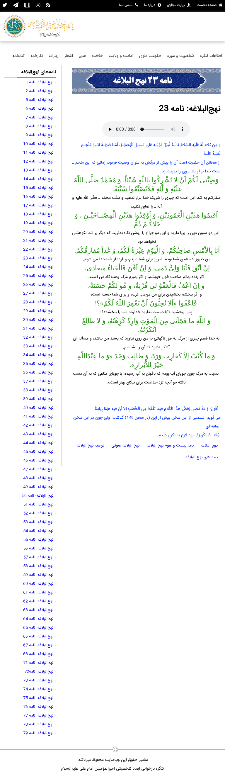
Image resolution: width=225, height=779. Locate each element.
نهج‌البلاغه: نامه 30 (38, 319)
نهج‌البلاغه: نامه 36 (38, 372)
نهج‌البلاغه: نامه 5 (39, 99)
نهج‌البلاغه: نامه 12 (38, 161)
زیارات (54, 56)
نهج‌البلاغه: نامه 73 (38, 680)
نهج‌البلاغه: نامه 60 (38, 583)
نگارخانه (36, 56)
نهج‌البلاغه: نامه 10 (38, 143)
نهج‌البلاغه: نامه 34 (38, 355)
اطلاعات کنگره (211, 56)
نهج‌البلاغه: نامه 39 (38, 399)
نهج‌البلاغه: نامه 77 (38, 715)
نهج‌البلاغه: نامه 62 (38, 601)
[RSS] (48, 5)
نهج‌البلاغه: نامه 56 (38, 548)
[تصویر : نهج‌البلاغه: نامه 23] (146, 92)
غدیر (82, 56)
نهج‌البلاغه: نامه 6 (39, 108)
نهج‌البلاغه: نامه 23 (38, 258)
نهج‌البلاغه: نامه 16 (38, 196)
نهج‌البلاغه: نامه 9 (39, 135)
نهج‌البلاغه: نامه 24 (38, 267)
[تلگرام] (15, 5)
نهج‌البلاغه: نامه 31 (38, 328)
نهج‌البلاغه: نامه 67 (38, 645)
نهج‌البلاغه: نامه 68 (38, 654)
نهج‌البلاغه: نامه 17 (38, 205)
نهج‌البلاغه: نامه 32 (38, 337)
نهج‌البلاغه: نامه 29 (38, 311)
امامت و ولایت (121, 56)
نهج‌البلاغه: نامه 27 (38, 293)
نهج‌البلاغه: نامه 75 (38, 698)
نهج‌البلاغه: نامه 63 (38, 610)
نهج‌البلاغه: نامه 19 (38, 223)
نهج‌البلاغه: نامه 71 (38, 662)
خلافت (97, 56)
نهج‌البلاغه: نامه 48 (38, 478)
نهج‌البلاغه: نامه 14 (38, 179)
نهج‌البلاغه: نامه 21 (38, 240)
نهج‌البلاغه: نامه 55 (38, 539)
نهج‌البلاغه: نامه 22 (38, 249)
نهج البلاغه (209, 445)
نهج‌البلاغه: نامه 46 (38, 460)
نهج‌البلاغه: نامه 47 (38, 469)
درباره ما (149, 5)
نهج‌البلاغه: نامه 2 (39, 91)
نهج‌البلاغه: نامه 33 (38, 346)
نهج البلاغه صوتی (125, 445)
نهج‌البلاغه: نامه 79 (38, 733)
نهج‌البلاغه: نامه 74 (38, 689)
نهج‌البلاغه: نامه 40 (38, 407)
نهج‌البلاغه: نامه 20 (38, 231)
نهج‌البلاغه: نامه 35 (38, 363)
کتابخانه (18, 56)
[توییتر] (4, 5)
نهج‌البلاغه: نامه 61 (38, 592)
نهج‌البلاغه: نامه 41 (38, 416)
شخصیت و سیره (180, 56)
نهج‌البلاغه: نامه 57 (38, 557)
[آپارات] (27, 5)
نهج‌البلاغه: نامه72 (38, 671)
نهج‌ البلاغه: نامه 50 (37, 495)
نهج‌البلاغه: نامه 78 (38, 724)
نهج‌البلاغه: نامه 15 (38, 187)
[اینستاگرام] (38, 5)
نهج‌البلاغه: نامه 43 (38, 434)
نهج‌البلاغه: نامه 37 (38, 381)
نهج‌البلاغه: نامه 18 (38, 214)
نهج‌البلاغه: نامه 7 (39, 117)
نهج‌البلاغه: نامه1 (40, 82)
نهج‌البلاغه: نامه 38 (38, 390)
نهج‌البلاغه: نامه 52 (38, 513)
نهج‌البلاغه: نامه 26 (38, 284)
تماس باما (125, 5)
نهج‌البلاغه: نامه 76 (38, 706)
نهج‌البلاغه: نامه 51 (38, 504)
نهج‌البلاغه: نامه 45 (38, 451)
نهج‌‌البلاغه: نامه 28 (38, 302)
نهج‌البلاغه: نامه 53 (38, 522)
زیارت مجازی (176, 5)
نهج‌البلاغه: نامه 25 (38, 275)
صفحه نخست (207, 5)
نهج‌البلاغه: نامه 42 (38, 425)
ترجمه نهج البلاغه (90, 445)
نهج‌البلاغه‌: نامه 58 (38, 566)
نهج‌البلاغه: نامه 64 (38, 618)
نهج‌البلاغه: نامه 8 (39, 126)
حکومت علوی (150, 56)
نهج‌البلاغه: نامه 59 (38, 574)
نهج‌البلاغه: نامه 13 (38, 170)
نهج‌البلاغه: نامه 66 (38, 636)
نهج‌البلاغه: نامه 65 (38, 627)
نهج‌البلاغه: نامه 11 (38, 152)
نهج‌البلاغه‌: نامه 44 (38, 443)
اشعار (68, 56)
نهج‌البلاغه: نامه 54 (38, 530)
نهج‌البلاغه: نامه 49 (38, 487)
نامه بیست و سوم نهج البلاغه (170, 445)
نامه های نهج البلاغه (201, 457)
